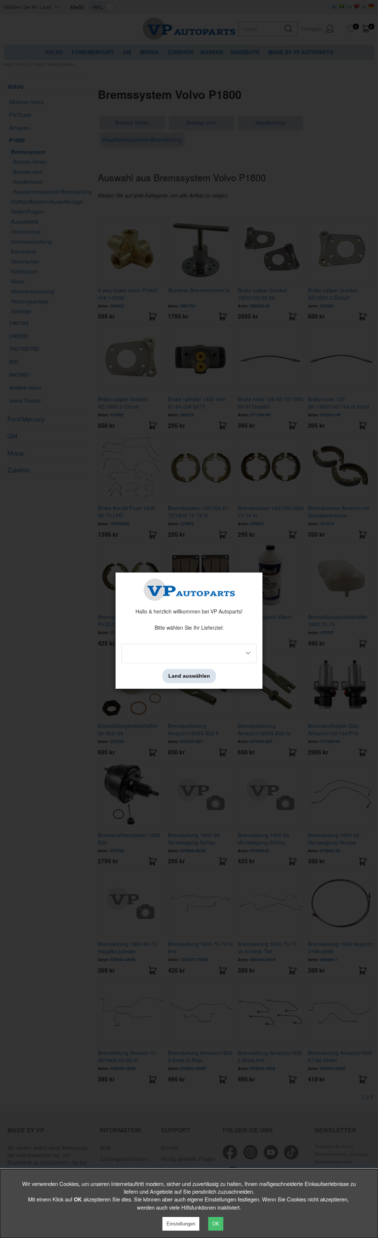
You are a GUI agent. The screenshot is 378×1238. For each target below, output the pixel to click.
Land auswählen (189, 676)
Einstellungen (180, 1224)
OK (215, 1224)
